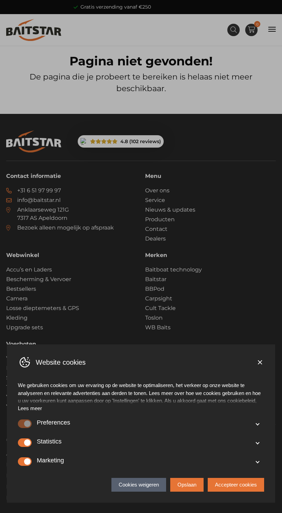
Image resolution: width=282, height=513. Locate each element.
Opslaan (186, 485)
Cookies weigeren (139, 485)
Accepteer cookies (236, 485)
